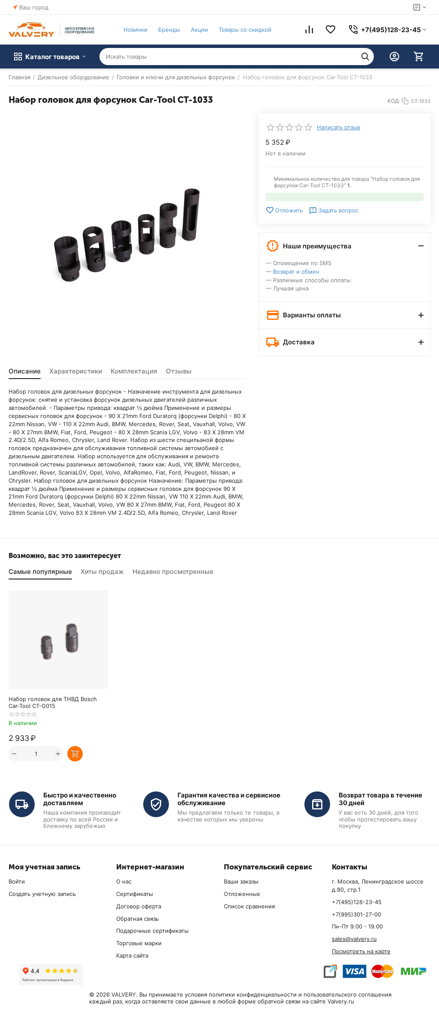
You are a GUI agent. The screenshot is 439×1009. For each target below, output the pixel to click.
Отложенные (242, 893)
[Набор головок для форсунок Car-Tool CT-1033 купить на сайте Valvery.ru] (127, 232)
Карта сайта (132, 955)
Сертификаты (134, 893)
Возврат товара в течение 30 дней (380, 799)
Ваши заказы (241, 881)
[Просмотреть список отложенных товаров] (330, 29)
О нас (124, 881)
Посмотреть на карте (361, 951)
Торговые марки (139, 943)
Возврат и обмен (296, 271)
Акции (199, 29)
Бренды (169, 29)
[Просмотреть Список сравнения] (309, 29)
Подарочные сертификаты (152, 930)
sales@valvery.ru (354, 938)
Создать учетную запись (42, 893)
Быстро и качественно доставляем (79, 799)
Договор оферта (138, 906)
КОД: (394, 101)
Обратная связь (137, 918)
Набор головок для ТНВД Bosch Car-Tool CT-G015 (53, 702)
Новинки (135, 29)
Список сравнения (249, 906)
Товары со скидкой (245, 29)
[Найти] (365, 56)
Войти (17, 881)
